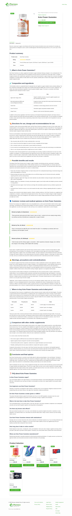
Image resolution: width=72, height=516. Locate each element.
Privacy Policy (37, 504)
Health (56, 504)
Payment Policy (49, 508)
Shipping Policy (49, 506)
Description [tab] (12, 43)
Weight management (45, 12)
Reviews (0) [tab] (18, 43)
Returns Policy (49, 504)
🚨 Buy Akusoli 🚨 (29, 465)
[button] (34, 14)
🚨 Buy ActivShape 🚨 (15, 465)
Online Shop (64, 4)
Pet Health (57, 510)
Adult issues (57, 506)
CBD (56, 508)
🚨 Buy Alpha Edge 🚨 (42, 465)
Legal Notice (48, 502)
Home (39, 12)
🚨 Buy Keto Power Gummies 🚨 (47, 22)
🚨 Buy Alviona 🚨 (55, 465)
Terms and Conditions (38, 502)
